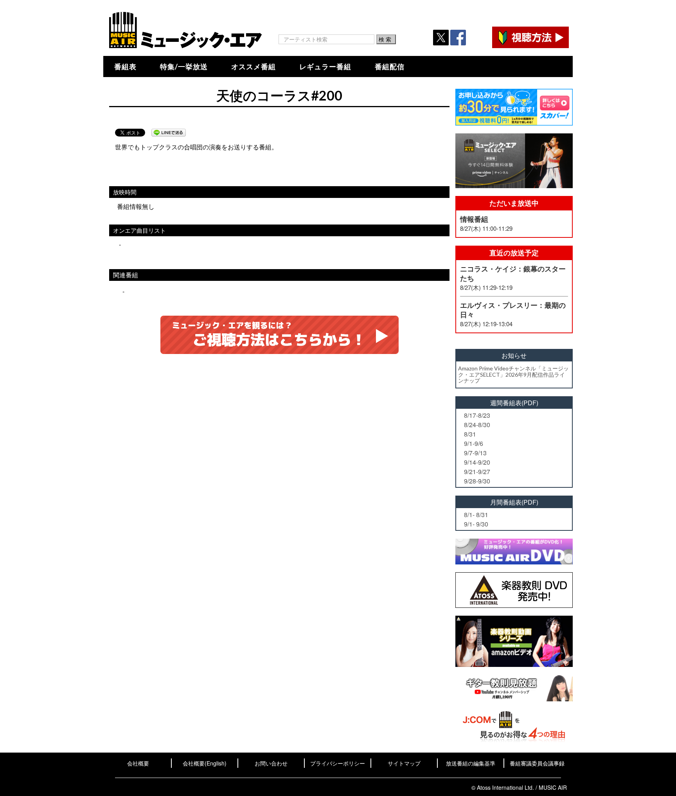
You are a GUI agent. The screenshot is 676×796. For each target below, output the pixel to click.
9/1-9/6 (473, 443)
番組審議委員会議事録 (537, 763)
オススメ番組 (253, 66)
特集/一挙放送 (184, 66)
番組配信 (390, 66)
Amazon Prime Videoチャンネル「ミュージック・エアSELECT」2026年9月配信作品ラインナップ (513, 374)
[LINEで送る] (168, 133)
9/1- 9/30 (476, 523)
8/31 (470, 433)
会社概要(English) (205, 763)
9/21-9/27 (477, 471)
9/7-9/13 (475, 452)
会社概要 (138, 763)
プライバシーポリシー (337, 763)
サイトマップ (404, 763)
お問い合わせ (271, 763)
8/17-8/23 (477, 415)
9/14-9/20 (477, 462)
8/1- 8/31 (476, 514)
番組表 (125, 66)
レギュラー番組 (325, 66)
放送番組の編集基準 (470, 763)
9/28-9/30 (477, 480)
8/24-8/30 (477, 424)
